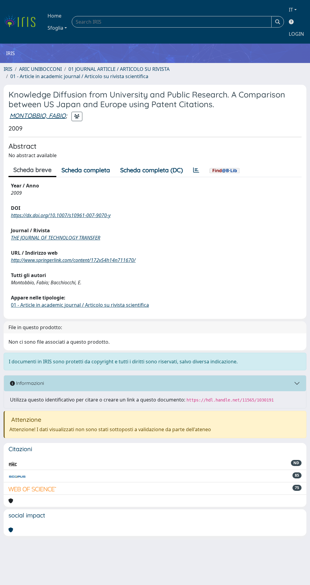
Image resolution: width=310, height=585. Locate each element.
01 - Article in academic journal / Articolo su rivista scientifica (79, 76)
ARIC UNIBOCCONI (40, 69)
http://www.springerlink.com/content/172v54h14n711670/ (73, 260)
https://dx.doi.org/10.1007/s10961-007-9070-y (60, 215)
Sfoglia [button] (55, 28)
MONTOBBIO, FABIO (38, 115)
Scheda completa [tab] (85, 170)
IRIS (8, 69)
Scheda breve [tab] (32, 170)
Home (54, 15)
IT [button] (291, 9)
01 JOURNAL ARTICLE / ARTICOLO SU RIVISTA (119, 69)
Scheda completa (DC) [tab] (151, 170)
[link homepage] (22, 22)
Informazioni (29, 383)
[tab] (196, 170)
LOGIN (296, 34)
